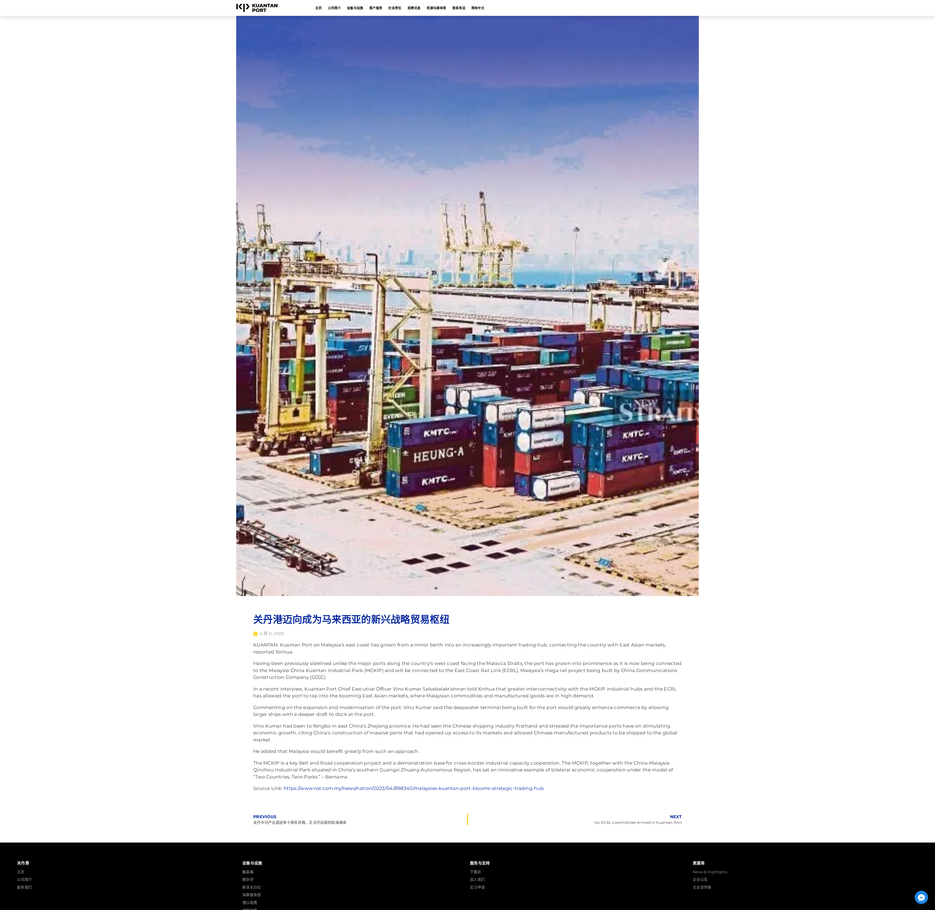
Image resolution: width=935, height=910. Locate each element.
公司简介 (334, 8)
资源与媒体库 (436, 8)
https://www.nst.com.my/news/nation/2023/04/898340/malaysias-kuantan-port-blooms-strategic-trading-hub (414, 788)
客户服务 (375, 8)
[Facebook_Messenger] (921, 897)
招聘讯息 (414, 8)
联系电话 (458, 8)
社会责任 (394, 8)
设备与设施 (355, 8)
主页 (318, 8)
